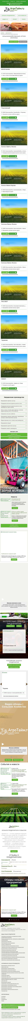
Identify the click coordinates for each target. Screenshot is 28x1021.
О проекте (3, 996)
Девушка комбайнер (14, 747)
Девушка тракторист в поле (14, 603)
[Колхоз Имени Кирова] (14, 172)
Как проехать (12, 78)
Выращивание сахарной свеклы (8, 968)
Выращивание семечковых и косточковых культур (11, 986)
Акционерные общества (6, 941)
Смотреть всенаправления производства (14, 434)
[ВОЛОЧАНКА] (14, 56)
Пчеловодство (4, 990)
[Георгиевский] (14, 95)
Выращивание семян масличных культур (9, 989)
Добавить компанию (14, 41)
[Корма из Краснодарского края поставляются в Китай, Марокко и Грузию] (6, 789)
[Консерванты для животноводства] (6, 503)
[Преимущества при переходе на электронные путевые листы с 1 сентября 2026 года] (6, 774)
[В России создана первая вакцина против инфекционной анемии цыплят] (6, 516)
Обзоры (19, 626)
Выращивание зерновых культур (14, 400)
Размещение (4, 999)
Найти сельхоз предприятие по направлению (13, 1004)
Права (2, 1000)
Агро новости (22, 15)
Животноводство (4, 966)
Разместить (12, 1)
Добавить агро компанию (14, 665)
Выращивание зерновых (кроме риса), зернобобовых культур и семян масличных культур (14, 417)
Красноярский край (15, 4)
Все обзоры (8, 759)
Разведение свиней (5, 975)
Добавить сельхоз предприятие (14, 3)
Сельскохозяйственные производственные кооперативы (13, 957)
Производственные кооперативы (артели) (10, 945)
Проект (15, 19)
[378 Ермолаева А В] (14, 637)
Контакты (3, 997)
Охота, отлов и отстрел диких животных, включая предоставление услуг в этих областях (14, 410)
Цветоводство (4, 980)
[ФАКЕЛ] (14, 365)
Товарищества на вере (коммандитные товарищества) (12, 947)
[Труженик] (14, 327)
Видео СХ (5, 19)
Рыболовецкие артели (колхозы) (8, 942)
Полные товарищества (6, 944)
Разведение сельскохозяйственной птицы (10, 983)
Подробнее (14, 508)
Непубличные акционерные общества (9, 955)
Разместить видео (18, 759)
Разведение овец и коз (6, 976)
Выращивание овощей (14, 423)
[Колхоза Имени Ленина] (14, 211)
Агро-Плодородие (6, 871)
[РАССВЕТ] (14, 288)
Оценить (4, 78)
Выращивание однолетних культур (14, 425)
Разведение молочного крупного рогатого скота (14, 403)
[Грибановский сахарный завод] (14, 542)
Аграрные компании (14, 667)
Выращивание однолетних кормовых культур (10, 971)
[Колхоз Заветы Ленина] (14, 133)
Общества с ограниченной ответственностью (10, 959)
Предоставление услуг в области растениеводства (14, 420)
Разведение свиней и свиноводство (14, 428)
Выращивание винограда (6, 987)
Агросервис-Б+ (5, 859)
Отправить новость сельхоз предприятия (14, 525)
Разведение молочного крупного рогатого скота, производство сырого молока (14, 407)
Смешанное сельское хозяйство (14, 413)
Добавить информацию (21, 1)
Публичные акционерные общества (8, 950)
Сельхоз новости (5, 1)
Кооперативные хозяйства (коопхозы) (9, 948)
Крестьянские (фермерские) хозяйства (9, 958)
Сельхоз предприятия (8, 15)
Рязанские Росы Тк (6, 866)
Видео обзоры (10, 626)
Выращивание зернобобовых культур (9, 985)
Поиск (23, 19)
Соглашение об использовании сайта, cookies (10, 1009)
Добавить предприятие (14, 437)
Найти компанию (23, 41)
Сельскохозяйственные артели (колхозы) (9, 954)
